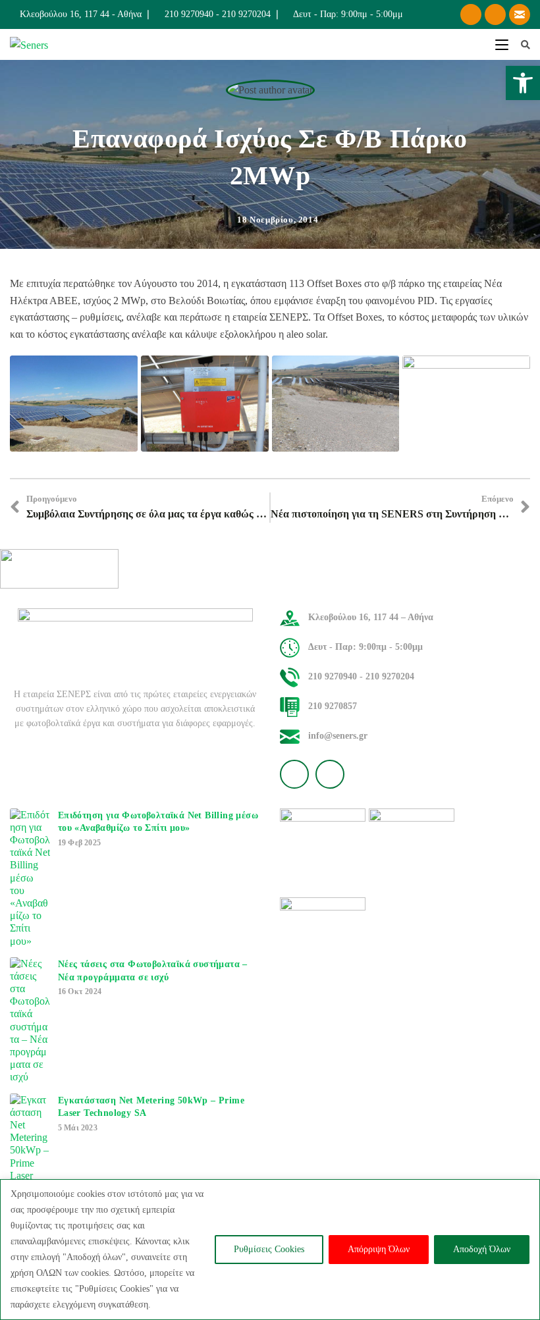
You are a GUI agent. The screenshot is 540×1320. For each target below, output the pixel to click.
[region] (270, 1249)
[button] (523, 83)
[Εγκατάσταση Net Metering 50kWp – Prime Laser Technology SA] (30, 1150)
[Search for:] (520, 45)
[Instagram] (495, 14)
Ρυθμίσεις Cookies (269, 1249)
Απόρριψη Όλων (379, 1249)
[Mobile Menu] (503, 45)
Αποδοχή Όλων (481, 1249)
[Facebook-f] (470, 14)
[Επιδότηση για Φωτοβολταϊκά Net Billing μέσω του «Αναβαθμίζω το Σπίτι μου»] (30, 877)
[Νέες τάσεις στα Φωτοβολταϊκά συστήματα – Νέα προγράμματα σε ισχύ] (30, 1020)
